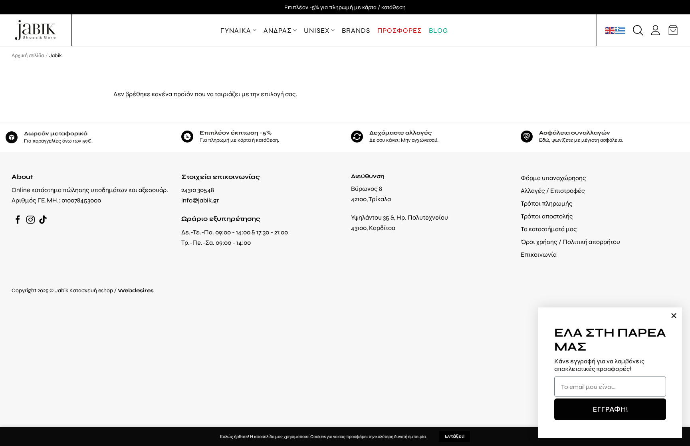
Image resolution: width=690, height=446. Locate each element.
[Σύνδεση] (655, 30)
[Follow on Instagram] (30, 220)
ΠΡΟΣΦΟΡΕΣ (399, 30)
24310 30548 (197, 190)
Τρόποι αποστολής (547, 216)
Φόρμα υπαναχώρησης (553, 178)
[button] (638, 30)
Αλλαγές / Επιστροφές (553, 190)
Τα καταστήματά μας (549, 229)
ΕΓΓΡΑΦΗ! (610, 409)
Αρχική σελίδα (28, 55)
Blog (438, 30)
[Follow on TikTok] (43, 220)
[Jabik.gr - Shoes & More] (35, 30)
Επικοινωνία (539, 254)
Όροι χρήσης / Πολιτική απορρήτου (570, 242)
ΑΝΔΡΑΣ (277, 30)
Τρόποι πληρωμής (547, 203)
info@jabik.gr (200, 200)
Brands (356, 30)
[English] (610, 30)
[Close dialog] (674, 316)
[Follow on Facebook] (18, 220)
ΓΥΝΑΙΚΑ (235, 30)
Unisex (316, 30)
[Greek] (620, 30)
